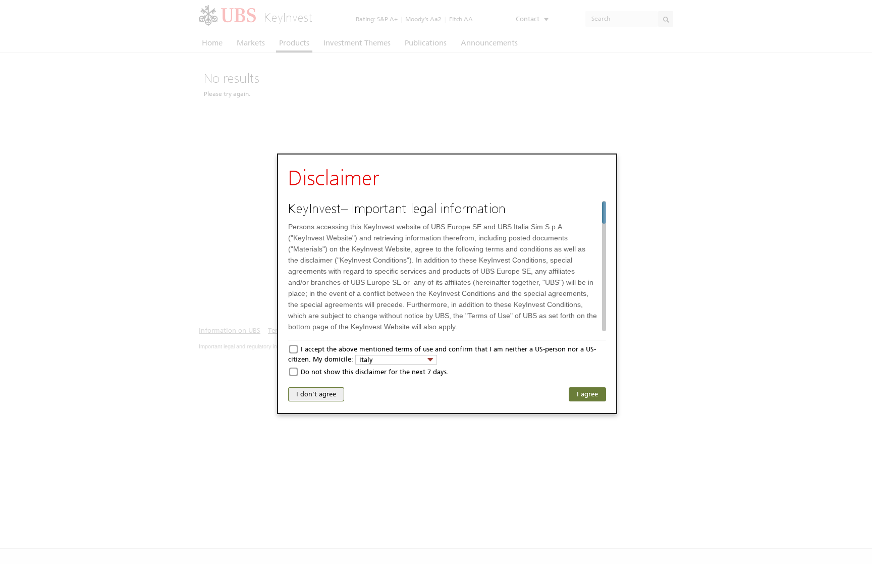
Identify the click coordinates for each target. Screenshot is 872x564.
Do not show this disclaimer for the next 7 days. (375, 372)
